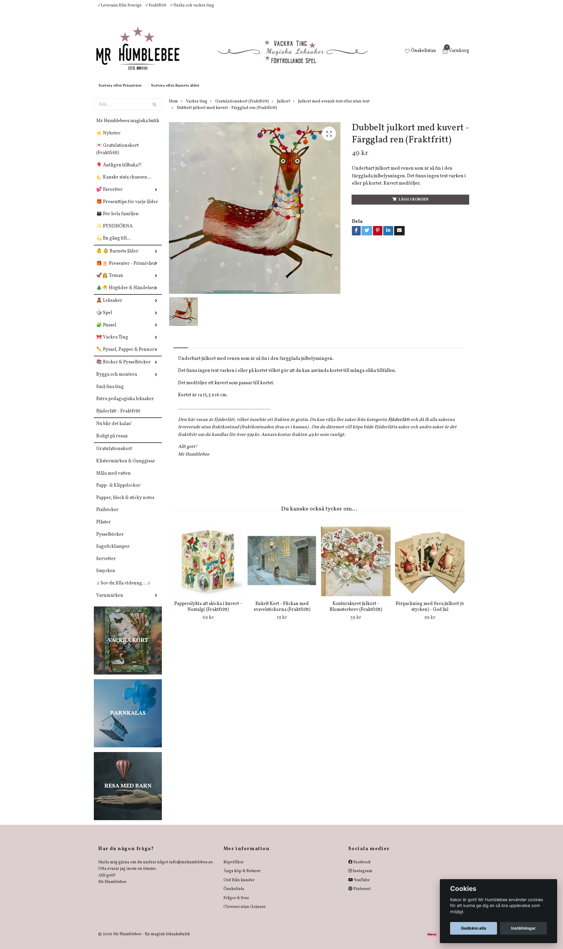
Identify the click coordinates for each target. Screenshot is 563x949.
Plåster (103, 528)
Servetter (106, 565)
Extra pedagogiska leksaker (125, 405)
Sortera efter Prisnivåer (120, 91)
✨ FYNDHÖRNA (114, 232)
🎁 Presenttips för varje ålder (127, 208)
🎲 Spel (104, 319)
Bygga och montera (116, 380)
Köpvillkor (233, 868)
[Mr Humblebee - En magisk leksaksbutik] (142, 54)
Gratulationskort (114, 454)
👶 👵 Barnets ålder (117, 257)
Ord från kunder (239, 886)
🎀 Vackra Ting (112, 343)
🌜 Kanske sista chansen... (123, 183)
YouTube (361, 886)
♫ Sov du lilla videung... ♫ (123, 589)
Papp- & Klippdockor (118, 491)
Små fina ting (110, 393)
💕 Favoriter (109, 195)
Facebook (361, 868)
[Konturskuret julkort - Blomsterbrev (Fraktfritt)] (356, 567)
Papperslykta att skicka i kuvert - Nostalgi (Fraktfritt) (208, 612)
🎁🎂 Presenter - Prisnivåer (126, 269)
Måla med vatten (113, 479)
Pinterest (361, 895)
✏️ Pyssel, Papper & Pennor (125, 355)
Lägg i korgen (413, 205)
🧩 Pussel (106, 331)
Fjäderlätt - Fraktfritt (118, 417)
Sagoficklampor (113, 552)
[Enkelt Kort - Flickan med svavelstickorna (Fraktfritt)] (282, 567)
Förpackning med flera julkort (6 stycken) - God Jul (430, 612)
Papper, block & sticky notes (125, 503)
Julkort (283, 107)
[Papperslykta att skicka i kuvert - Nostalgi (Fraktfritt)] (208, 567)
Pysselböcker (110, 540)
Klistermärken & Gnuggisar (125, 467)
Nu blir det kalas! (114, 430)
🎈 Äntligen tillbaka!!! (119, 171)
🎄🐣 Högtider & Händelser (126, 294)
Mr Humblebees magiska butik (127, 127)
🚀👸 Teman (109, 281)
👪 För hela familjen (117, 220)
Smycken (105, 577)
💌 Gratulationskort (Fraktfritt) (117, 155)
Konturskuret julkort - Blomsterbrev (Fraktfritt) (356, 612)
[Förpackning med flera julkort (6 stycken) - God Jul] (429, 567)
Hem (173, 107)
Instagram (362, 877)
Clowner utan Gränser (244, 913)
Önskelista (233, 895)
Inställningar (523, 928)
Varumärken (109, 601)
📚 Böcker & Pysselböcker (123, 368)
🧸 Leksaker (109, 306)
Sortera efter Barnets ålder (175, 91)
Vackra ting (196, 107)
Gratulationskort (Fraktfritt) (242, 107)
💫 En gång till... (113, 244)
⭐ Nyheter (108, 139)
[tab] (180, 349)
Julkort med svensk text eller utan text (333, 107)
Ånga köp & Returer (242, 877)
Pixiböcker (107, 516)
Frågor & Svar (236, 904)
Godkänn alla (473, 928)
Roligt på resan (112, 442)
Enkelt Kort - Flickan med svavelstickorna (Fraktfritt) (282, 612)
